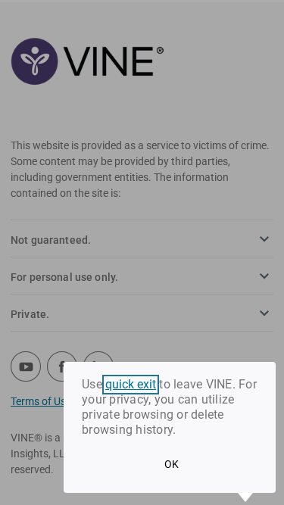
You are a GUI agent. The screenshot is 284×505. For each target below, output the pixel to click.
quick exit (130, 384)
